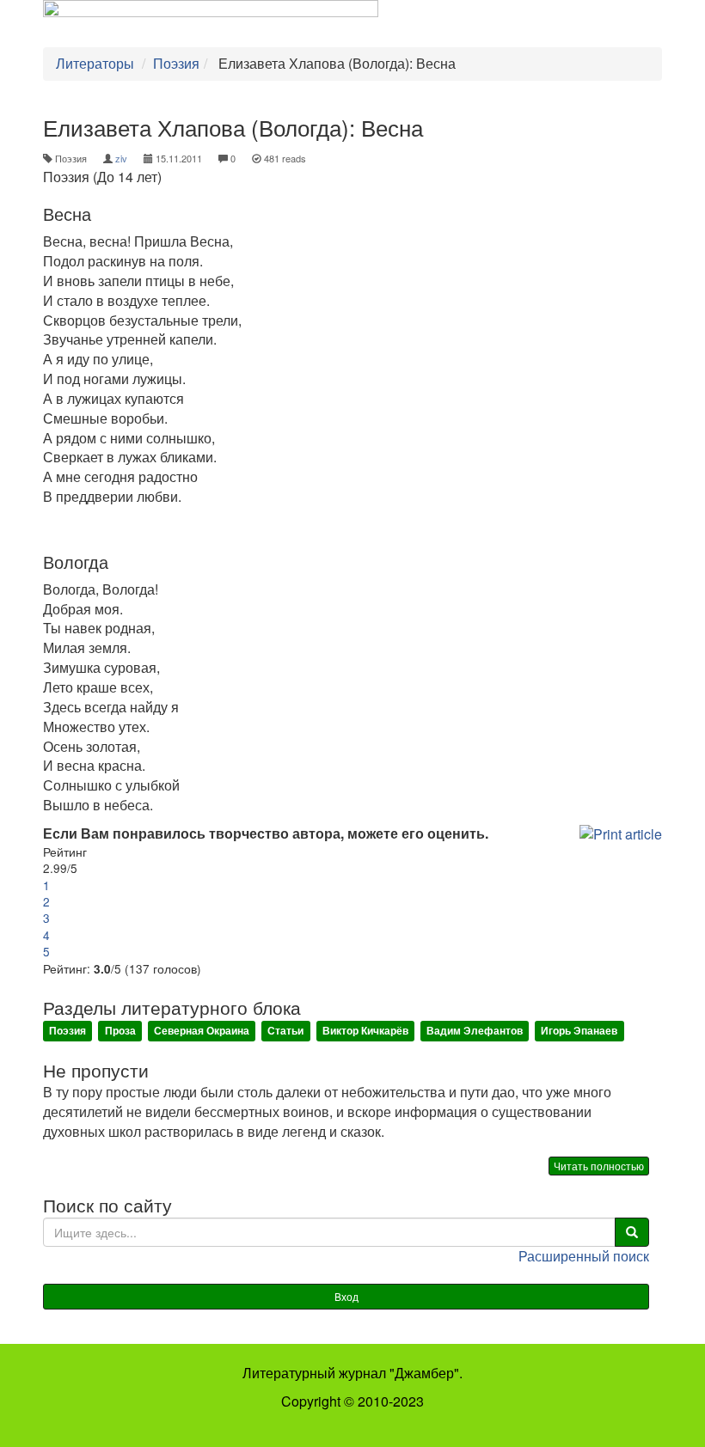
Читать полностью (599, 1165)
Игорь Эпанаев (579, 1031)
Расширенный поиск (583, 1256)
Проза (120, 1031)
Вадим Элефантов (474, 1031)
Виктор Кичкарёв (365, 1031)
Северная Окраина (201, 1031)
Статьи (285, 1031)
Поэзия (67, 1031)
